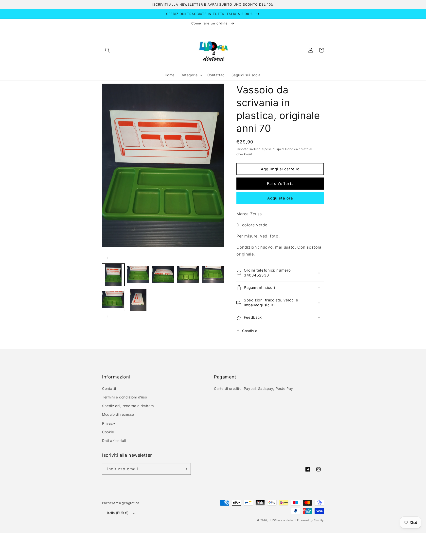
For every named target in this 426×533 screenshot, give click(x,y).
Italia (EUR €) (118, 513)
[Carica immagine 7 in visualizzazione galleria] (138, 300)
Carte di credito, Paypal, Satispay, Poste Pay (253, 388)
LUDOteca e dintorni (282, 520)
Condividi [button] (250, 331)
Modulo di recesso (118, 414)
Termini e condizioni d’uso (124, 397)
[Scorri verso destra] (107, 316)
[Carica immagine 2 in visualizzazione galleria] (138, 275)
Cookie (108, 432)
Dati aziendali (114, 440)
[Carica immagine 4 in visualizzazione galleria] (188, 275)
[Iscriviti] (185, 469)
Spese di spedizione (277, 149)
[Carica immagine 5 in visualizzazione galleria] (213, 275)
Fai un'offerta (280, 183)
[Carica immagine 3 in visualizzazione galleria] (163, 275)
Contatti (109, 388)
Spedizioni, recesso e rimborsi (128, 406)
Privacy (108, 423)
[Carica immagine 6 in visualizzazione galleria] (113, 300)
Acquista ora (280, 198)
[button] (107, 50)
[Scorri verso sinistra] (107, 258)
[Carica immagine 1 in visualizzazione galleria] (113, 275)
